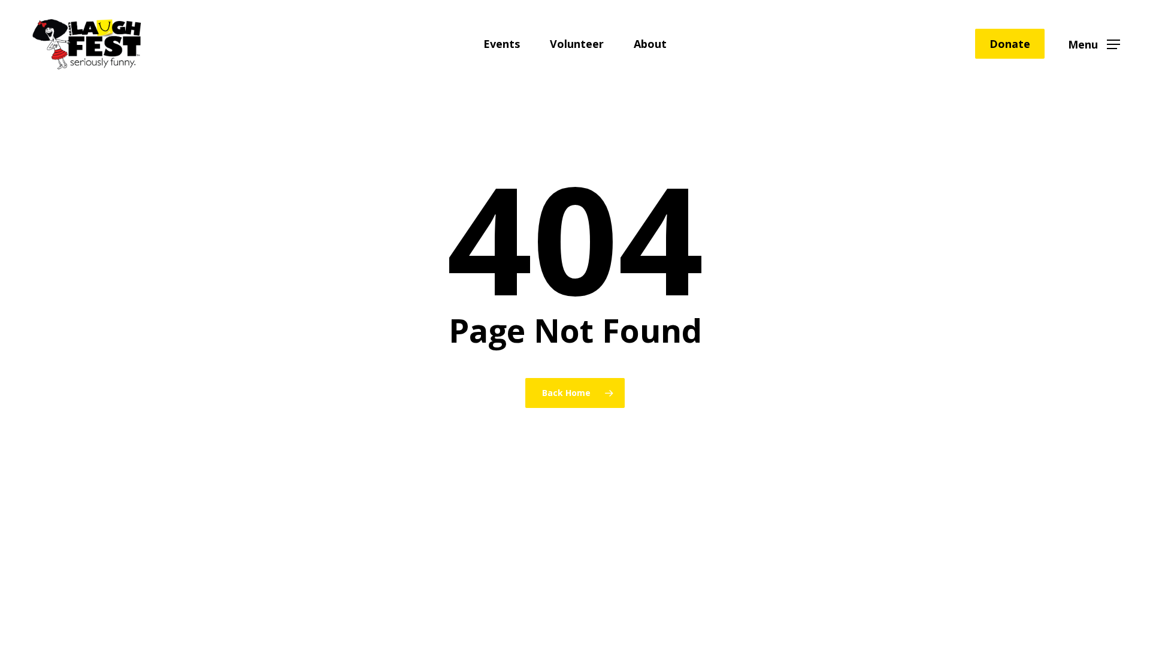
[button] (1094, 44)
